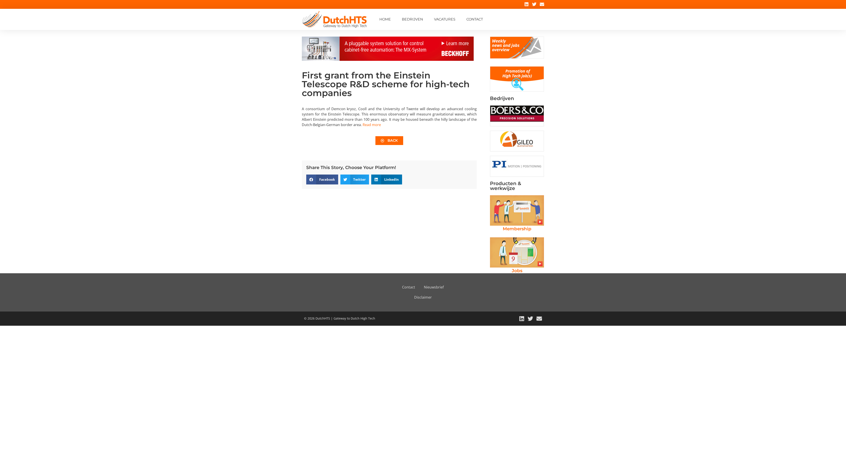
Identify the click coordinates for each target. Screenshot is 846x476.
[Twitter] (534, 4)
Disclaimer (423, 297)
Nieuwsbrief (434, 287)
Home (385, 19)
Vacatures (444, 19)
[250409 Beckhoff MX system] (388, 59)
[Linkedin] (526, 4)
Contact (474, 19)
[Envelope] (542, 4)
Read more (372, 124)
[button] (322, 179)
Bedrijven (412, 19)
